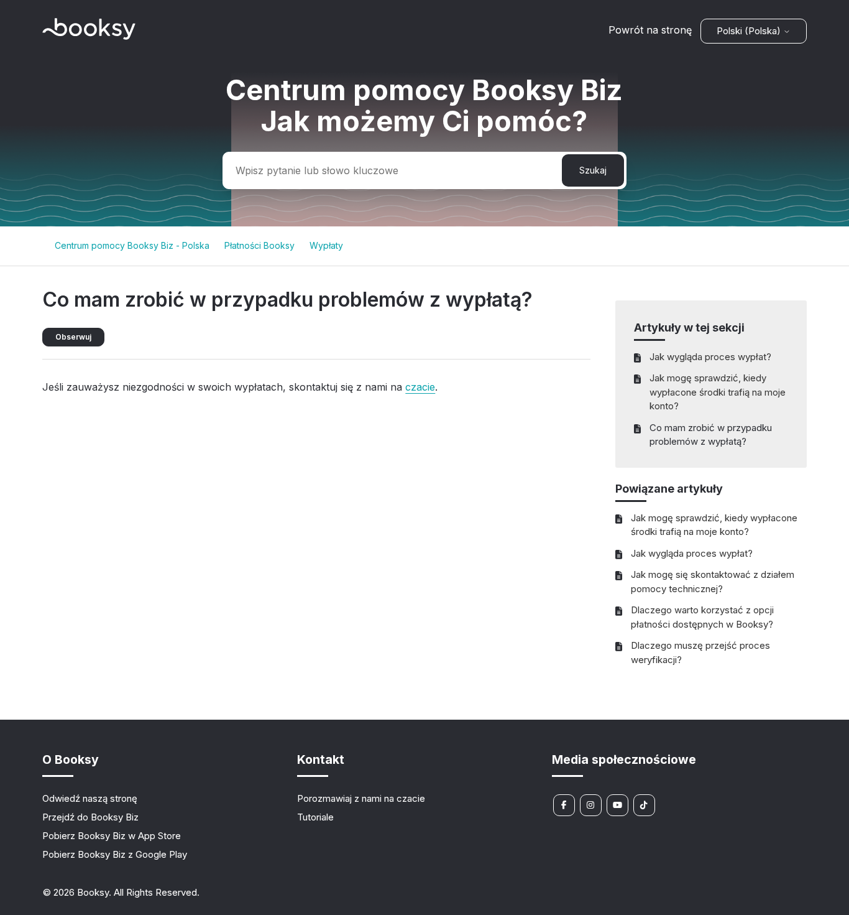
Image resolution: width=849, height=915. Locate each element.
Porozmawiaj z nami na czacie (361, 798)
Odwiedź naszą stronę (89, 798)
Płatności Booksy (259, 245)
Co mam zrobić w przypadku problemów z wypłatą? (710, 435)
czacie (420, 387)
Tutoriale (315, 817)
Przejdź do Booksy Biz (90, 817)
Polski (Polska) (750, 31)
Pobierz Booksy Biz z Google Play (114, 854)
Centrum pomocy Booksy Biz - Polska (132, 245)
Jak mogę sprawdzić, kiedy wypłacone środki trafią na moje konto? (717, 392)
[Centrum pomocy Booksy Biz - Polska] (88, 36)
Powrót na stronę (650, 30)
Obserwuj (73, 336)
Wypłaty (326, 245)
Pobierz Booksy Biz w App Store (111, 836)
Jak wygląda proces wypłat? (710, 357)
